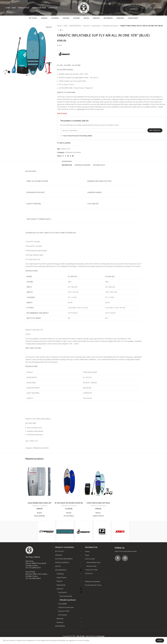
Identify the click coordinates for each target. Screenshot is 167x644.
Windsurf (60, 622)
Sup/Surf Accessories (66, 607)
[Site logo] (83, 8)
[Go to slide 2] (28, 75)
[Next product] (63, 30)
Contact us (89, 573)
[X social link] (65, 156)
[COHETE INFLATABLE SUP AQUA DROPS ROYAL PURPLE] (98, 481)
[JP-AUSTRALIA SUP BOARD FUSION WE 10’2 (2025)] (69, 481)
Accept (159, 640)
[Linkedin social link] (70, 156)
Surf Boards (62, 615)
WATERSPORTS (75, 26)
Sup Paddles (62, 604)
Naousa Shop (91, 566)
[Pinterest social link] (68, 156)
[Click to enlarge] (5, 73)
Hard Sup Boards (66, 596)
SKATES (58, 566)
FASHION (58, 555)
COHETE (101, 516)
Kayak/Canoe (61, 577)
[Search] (143, 8)
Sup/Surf (86, 26)
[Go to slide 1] (26, 75)
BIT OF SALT (59, 551)
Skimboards (61, 585)
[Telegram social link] (73, 156)
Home (59, 26)
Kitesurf (59, 581)
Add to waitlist (154, 130)
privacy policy (87, 136)
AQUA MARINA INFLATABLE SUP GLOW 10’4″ (39, 504)
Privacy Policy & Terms (93, 585)
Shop (65, 26)
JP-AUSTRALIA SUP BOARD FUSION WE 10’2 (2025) (69, 504)
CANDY (95, 516)
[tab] (67, 164)
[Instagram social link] (125, 558)
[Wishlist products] (150, 8)
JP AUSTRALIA (69, 516)
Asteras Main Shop (93, 562)
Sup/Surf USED (63, 611)
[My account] (147, 8)
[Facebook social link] (63, 156)
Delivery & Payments (92, 581)
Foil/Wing (60, 574)
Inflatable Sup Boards (110, 26)
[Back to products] (60, 30)
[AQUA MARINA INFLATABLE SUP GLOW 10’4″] (39, 481)
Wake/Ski (60, 619)
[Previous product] (58, 30)
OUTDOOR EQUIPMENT (64, 559)
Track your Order (91, 570)
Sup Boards (96, 26)
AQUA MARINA (39, 516)
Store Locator (90, 559)
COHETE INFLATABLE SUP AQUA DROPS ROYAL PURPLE (98, 504)
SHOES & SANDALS (62, 562)
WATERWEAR (60, 626)
